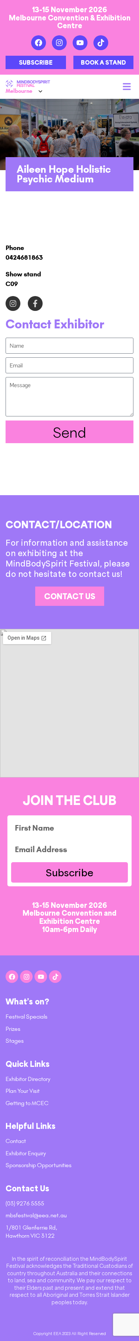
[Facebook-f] (35, 303)
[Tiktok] (100, 42)
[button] (126, 86)
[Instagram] (59, 42)
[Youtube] (80, 42)
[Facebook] (38, 42)
